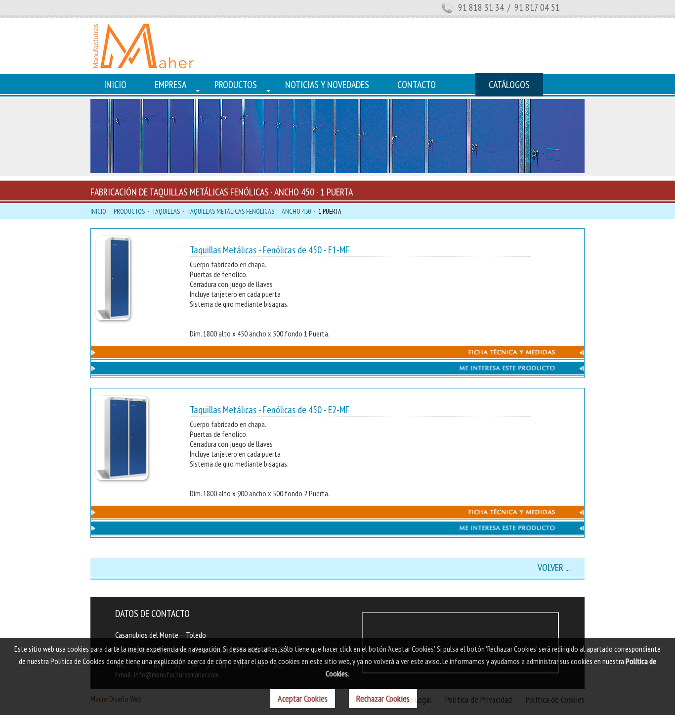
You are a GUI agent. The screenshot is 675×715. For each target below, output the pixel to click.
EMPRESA (170, 84)
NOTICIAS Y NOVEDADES (327, 84)
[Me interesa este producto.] (337, 373)
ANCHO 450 (296, 211)
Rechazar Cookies (383, 698)
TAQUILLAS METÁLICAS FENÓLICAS (230, 211)
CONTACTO (416, 84)
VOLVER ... (554, 567)
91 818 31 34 (481, 7)
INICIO (115, 84)
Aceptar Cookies (303, 698)
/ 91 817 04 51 (533, 7)
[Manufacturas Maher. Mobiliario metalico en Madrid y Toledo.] (143, 68)
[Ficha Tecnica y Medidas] (337, 357)
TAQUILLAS (166, 211)
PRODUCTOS (235, 84)
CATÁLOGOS (509, 84)
